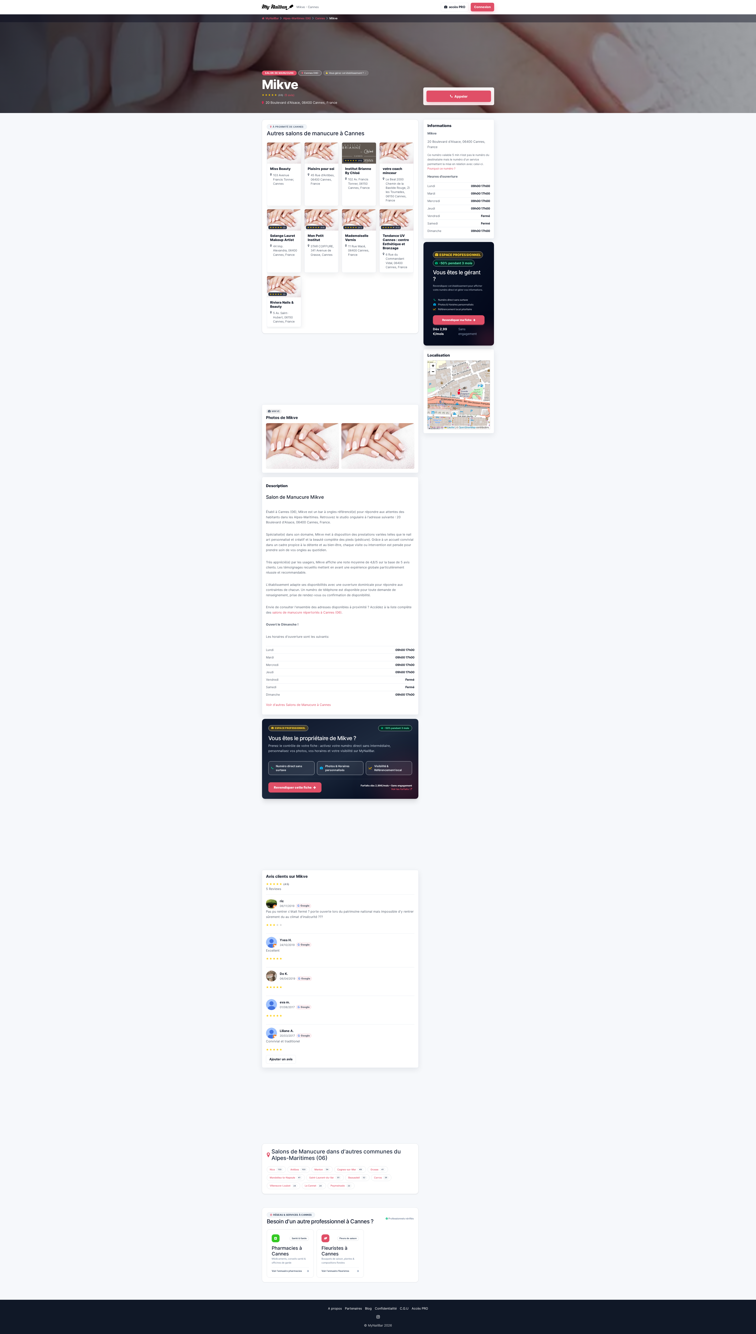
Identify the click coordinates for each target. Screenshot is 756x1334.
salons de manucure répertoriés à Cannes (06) (307, 612)
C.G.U (404, 1308)
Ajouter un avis (281, 1059)
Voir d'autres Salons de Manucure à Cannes (298, 705)
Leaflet (451, 427)
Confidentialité (386, 1308)
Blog (368, 1308)
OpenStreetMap (467, 427)
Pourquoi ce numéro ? (441, 168)
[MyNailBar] (277, 7)
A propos (335, 1308)
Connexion (482, 7)
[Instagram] (378, 1317)
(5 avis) (289, 95)
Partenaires (353, 1308)
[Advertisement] (340, 369)
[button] (459, 391)
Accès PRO (420, 1308)
